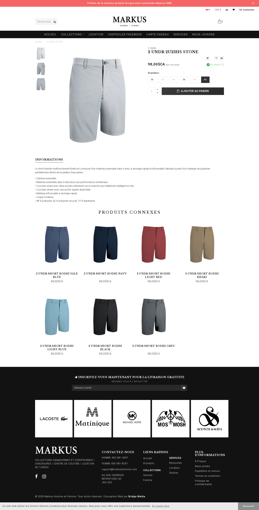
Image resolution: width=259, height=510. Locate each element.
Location (96, 34)
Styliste (173, 472)
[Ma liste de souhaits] (234, 10)
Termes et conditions (207, 476)
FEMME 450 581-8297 (115, 463)
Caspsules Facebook (125, 34)
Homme (148, 475)
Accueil (50, 34)
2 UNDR (152, 48)
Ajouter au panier (194, 91)
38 (194, 79)
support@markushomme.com (119, 469)
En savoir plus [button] (160, 506)
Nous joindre (203, 34)
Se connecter (247, 10)
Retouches (175, 462)
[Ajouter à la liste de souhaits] (216, 58)
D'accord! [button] (248, 506)
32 (162, 79)
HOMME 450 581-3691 (115, 457)
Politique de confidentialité (203, 482)
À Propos (200, 461)
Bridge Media (136, 496)
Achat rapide (58, 272)
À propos (148, 463)
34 (173, 79)
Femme (147, 480)
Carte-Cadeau (158, 34)
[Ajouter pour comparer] (221, 58)
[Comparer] (227, 10)
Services (180, 34)
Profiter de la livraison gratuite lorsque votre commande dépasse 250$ (129, 3)
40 (205, 79)
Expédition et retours (207, 471)
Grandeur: (154, 73)
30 (152, 79)
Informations (49, 159)
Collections (71, 34)
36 (184, 79)
